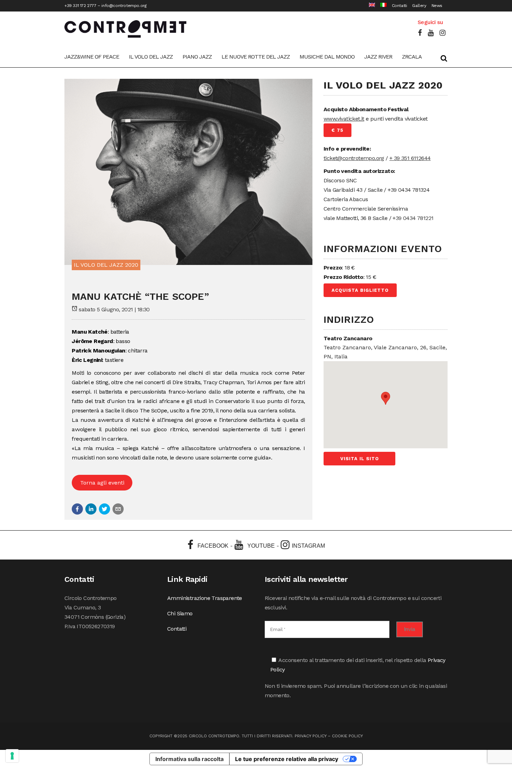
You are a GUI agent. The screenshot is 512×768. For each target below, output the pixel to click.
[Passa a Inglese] (369, 6)
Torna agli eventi (102, 482)
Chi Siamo (180, 613)
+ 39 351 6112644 (409, 158)
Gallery (419, 5)
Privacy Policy (310, 735)
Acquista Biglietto (360, 290)
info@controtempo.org (123, 5)
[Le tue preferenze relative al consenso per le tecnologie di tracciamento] (12, 755)
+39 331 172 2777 (80, 5)
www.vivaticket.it (344, 118)
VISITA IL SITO (359, 458)
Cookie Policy (347, 735)
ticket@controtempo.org (354, 158)
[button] (77, 509)
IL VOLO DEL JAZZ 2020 (106, 264)
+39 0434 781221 (413, 218)
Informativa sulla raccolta (189, 758)
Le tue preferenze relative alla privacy (286, 758)
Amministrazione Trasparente (204, 598)
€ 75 (337, 130)
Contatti (399, 5)
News (437, 5)
